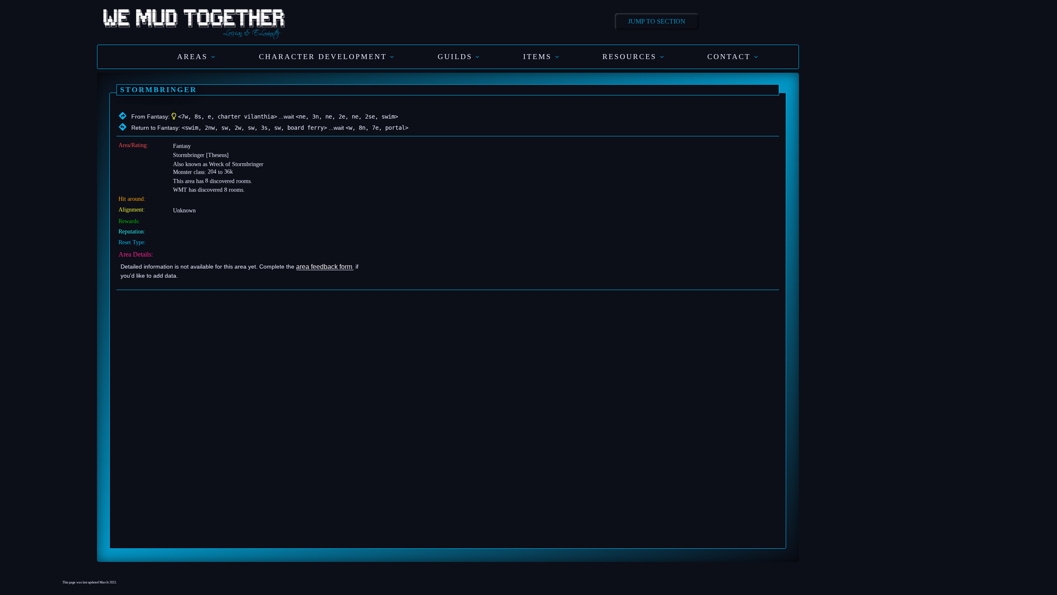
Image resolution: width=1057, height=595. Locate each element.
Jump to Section (656, 21)
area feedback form (324, 266)
